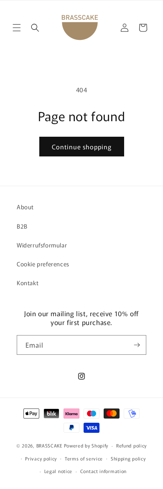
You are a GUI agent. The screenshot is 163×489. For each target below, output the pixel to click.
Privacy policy (41, 458)
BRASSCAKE (49, 445)
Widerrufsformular (42, 245)
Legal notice (58, 471)
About (25, 207)
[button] (17, 27)
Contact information (103, 471)
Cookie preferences (43, 264)
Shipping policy (128, 458)
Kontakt (27, 282)
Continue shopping (82, 146)
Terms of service (84, 458)
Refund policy (131, 445)
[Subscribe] (136, 345)
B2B (22, 226)
